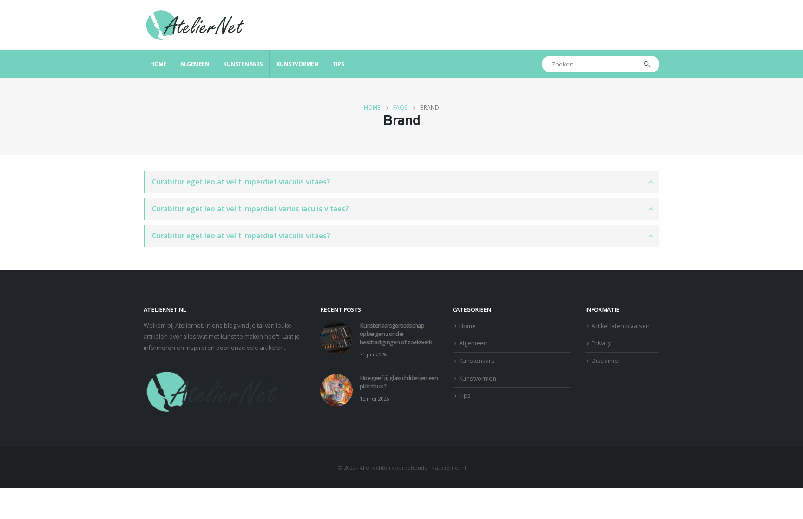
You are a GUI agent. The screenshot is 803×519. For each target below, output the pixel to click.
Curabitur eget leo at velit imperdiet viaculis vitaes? (241, 182)
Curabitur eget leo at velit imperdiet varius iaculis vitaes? (250, 209)
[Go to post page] (336, 337)
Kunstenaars (243, 64)
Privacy (601, 343)
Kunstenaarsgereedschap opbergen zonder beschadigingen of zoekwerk (396, 334)
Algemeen (194, 64)
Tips (338, 64)
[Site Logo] (196, 25)
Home (158, 64)
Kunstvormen (297, 64)
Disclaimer (606, 361)
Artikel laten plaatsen (621, 326)
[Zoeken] (647, 64)
